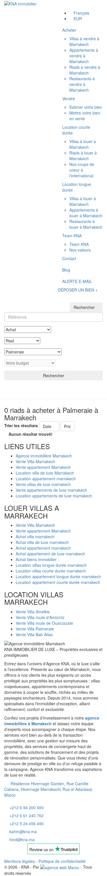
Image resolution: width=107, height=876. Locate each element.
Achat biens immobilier (36, 559)
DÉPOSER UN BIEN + (78, 290)
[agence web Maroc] (59, 867)
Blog (66, 270)
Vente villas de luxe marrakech (43, 484)
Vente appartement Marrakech (43, 467)
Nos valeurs (80, 250)
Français (81, 13)
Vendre (68, 98)
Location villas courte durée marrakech (51, 571)
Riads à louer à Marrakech (83, 155)
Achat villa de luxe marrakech (42, 542)
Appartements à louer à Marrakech (85, 212)
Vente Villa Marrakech (35, 461)
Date (48, 426)
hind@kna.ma (22, 839)
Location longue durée (76, 187)
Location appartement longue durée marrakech (58, 576)
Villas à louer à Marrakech (82, 144)
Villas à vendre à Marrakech (84, 41)
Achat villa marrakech (35, 536)
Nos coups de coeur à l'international (81, 169)
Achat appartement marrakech (43, 548)
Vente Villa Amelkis (33, 611)
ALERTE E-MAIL (77, 281)
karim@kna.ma (23, 831)
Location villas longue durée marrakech (51, 565)
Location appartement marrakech (46, 478)
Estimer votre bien (85, 107)
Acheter (69, 30)
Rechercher (53, 375)
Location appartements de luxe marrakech (54, 496)
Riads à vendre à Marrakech (84, 70)
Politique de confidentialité (62, 861)
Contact (69, 258)
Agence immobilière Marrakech (44, 456)
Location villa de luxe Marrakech (45, 473)
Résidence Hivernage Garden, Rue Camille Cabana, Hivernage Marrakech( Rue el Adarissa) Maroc (48, 789)
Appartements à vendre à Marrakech (83, 55)
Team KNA (72, 235)
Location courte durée (76, 130)
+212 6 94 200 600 (26, 807)
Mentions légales (19, 861)
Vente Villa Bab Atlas (34, 634)
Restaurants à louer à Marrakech (85, 224)
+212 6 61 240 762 (26, 815)
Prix (67, 426)
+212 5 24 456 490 (26, 823)
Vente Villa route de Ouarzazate (44, 623)
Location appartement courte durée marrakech (58, 582)
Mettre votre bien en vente (84, 115)
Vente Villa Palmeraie (35, 629)
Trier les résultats (21, 425)
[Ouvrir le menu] (63, 297)
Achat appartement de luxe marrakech (50, 553)
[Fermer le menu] (63, 5)
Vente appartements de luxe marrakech (51, 490)
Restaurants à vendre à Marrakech (82, 84)
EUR (77, 18)
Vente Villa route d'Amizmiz (40, 617)
